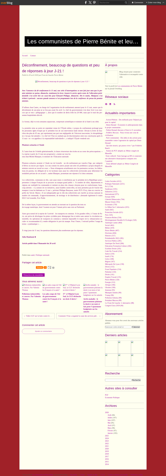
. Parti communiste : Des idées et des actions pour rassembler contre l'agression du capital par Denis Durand (123, 140)
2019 (107, 451)
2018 (107, 454)
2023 (107, 441)
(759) (111, 205)
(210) (109, 254)
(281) (113, 241)
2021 (107, 446)
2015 (107, 462)
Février (110, 431)
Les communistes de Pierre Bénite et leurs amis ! (83, 41)
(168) (109, 259)
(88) (119, 303)
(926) (110, 197)
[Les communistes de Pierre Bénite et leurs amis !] (111, 77)
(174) (109, 256)
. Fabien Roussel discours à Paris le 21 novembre (123, 130)
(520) (121, 220)
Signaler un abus (92, 475)
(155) (109, 267)
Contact (33, 56)
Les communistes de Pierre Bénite (129, 86)
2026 (107, 412)
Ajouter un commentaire (43, 331)
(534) (113, 218)
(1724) (109, 186)
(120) (112, 280)
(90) (113, 293)
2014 (107, 464)
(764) (115, 199)
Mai (109, 423)
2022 (107, 444)
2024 (107, 438)
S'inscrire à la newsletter (33, 275)
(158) (114, 264)
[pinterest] (94, 2)
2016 (107, 459)
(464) (113, 223)
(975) (112, 194)
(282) (114, 238)
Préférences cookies (137, 475)
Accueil (25, 56)
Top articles (73, 475)
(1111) (111, 192)
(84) (114, 306)
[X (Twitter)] (90, 2)
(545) (109, 215)
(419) (109, 228)
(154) (113, 269)
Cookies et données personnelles (118, 475)
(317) (110, 236)
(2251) (115, 184)
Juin (109, 420)
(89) (113, 298)
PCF (106, 395)
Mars (109, 428)
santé (33, 255)
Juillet (110, 418)
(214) (113, 251)
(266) (114, 243)
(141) (109, 274)
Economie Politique (112, 398)
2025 (107, 436)
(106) (110, 285)
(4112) (113, 181)
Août (109, 415)
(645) (109, 210)
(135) (113, 277)
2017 (107, 456)
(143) (110, 272)
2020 (107, 449)
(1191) (111, 189)
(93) (110, 290)
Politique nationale (42, 255)
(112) (110, 282)
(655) (117, 207)
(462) (109, 225)
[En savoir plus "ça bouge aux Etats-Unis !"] (137, 347)
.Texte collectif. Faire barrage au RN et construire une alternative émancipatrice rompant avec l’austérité (123, 158)
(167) (110, 262)
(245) (113, 249)
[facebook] (85, 2)
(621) (114, 212)
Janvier (110, 433)
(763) (112, 202)
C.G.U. (103, 475)
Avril (109, 425)
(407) (112, 230)
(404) (110, 233)
